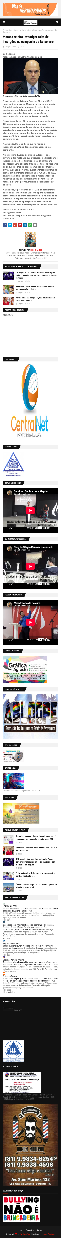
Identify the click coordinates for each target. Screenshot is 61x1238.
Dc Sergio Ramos (10, 976)
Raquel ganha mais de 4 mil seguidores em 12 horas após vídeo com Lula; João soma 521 (36, 837)
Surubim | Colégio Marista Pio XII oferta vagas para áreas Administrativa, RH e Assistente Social (26, 928)
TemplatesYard (25, 1234)
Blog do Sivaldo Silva (11, 943)
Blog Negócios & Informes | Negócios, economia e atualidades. (28, 925)
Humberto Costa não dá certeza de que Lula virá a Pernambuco (36, 849)
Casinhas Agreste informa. (13, 960)
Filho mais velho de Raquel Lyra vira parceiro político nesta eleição (35, 874)
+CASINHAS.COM (10, 906)
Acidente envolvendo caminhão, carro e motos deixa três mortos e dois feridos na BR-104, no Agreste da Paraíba (30, 963)
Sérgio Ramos (10, 47)
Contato (39, 1230)
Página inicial (7, 30)
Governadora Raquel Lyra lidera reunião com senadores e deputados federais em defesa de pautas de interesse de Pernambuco (30, 979)
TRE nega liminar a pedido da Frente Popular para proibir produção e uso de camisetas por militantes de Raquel (36, 275)
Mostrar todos (9, 992)
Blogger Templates (48, 1234)
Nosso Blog (30, 1230)
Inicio (21, 1230)
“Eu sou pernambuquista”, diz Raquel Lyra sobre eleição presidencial (36, 885)
